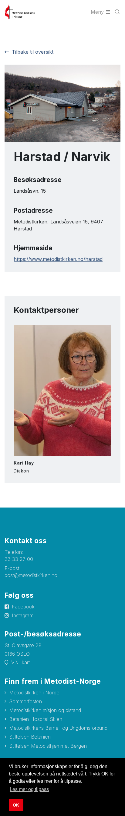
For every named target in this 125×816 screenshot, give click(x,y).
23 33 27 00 (19, 559)
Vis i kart (20, 662)
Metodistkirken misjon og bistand (45, 710)
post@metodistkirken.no (31, 575)
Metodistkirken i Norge (34, 693)
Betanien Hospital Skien (35, 719)
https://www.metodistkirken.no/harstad (58, 259)
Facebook (23, 607)
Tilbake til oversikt (32, 52)
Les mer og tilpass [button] (29, 789)
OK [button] (16, 805)
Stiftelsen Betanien (30, 737)
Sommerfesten (25, 701)
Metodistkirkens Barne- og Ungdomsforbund (58, 728)
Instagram (22, 615)
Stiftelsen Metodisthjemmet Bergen (48, 746)
